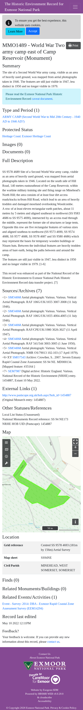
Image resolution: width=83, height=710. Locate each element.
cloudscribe (46, 697)
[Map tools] (6, 463)
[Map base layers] (6, 449)
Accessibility (45, 701)
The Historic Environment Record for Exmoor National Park (34, 7)
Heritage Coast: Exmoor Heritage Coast (26, 136)
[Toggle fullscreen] (75, 441)
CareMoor (44, 678)
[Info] (6, 456)
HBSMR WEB (45, 694)
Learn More (15, 31)
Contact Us (44, 654)
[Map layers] (6, 442)
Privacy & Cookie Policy (63, 708)
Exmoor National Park (44, 665)
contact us (53, 641)
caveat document (42, 98)
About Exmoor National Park (45, 657)
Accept (32, 31)
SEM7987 (14, 371)
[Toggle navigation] (75, 7)
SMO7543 (19, 357)
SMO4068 (14, 297)
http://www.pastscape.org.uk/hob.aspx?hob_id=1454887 (36, 395)
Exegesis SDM (50, 690)
